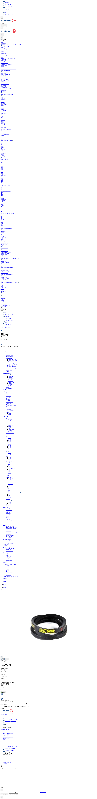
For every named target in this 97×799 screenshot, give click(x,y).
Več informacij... (43, 792)
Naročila (19, 44)
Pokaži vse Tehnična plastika (7, 274)
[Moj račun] (2, 37)
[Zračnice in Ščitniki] (1, 112)
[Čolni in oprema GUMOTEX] (2, 292)
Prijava (2, 42)
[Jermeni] (1, 226)
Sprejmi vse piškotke (13, 794)
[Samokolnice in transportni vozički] (2, 266)
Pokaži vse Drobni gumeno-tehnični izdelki (10, 293)
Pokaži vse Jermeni (5, 159)
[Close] (2, 657)
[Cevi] (1, 139)
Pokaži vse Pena (4, 248)
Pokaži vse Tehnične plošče (6, 228)
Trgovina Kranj (4, 714)
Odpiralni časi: (4, 332)
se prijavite (4, 43)
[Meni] (2, 17)
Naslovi (10, 44)
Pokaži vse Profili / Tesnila (6, 140)
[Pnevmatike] (1, 92)
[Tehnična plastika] (1, 281)
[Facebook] (2, 766)
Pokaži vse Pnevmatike (5, 70)
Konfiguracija (3, 794)
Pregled (2, 44)
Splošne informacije (5, 729)
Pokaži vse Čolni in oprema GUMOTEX (9, 282)
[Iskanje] (2, 34)
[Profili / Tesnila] (1, 158)
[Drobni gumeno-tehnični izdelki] (1, 307)
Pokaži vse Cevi (4, 113)
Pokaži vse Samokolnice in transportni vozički (10, 258)
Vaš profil (6, 44)
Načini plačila (15, 44)
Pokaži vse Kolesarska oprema (7, 267)
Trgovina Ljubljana (5, 741)
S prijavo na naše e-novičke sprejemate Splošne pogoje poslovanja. (17, 706)
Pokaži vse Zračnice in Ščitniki (7, 94)
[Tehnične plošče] (2, 246)
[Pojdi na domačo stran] (9, 22)
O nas (2, 756)
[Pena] (2, 257)
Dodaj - (4, 692)
